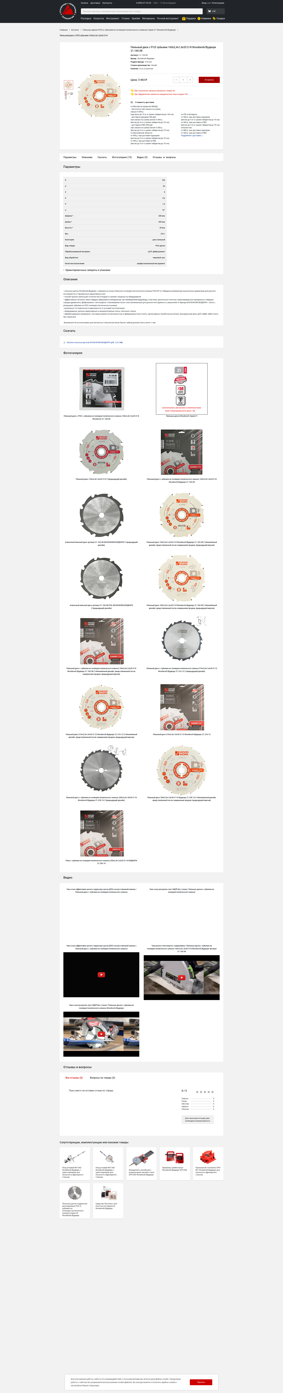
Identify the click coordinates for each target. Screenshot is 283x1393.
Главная (64, 30)
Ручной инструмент (168, 18)
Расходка (86, 18)
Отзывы (157, 157)
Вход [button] (204, 3)
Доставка (95, 3)
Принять (201, 1382)
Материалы (148, 18)
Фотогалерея (72, 353)
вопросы (171, 157)
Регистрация (218, 3)
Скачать (102, 157)
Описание (87, 157)
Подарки (191, 18)
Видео (67, 877)
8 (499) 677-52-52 (143, 3)
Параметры (69, 157)
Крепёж (136, 18)
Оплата (84, 3)
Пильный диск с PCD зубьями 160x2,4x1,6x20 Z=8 (84, 35)
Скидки (221, 18)
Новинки (206, 18)
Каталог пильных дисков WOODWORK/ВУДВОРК (95, 342)
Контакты (107, 3)
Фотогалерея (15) (122, 157)
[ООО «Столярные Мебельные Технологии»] (68, 19)
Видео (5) (142, 157)
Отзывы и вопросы (77, 1067)
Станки (126, 18)
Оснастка (98, 18)
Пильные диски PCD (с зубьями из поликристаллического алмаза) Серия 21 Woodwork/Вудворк (129, 30)
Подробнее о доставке (191, 135)
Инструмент (112, 18)
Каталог (75, 30)
